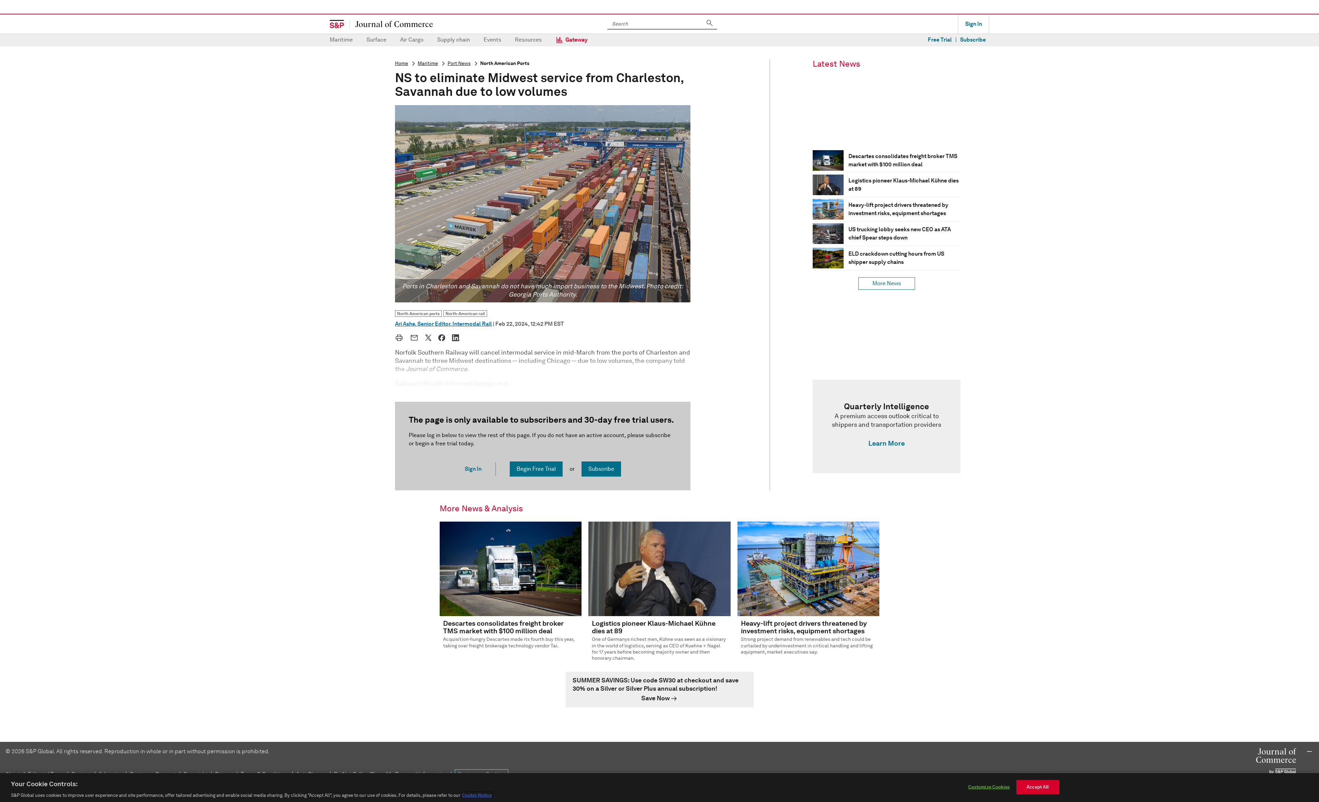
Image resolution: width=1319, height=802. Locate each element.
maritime (428, 63)
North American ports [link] (418, 313)
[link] (886, 426)
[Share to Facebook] (441, 337)
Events (492, 39)
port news (459, 63)
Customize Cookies (989, 786)
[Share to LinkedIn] (456, 337)
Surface (376, 39)
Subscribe (973, 39)
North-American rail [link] (465, 313)
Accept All (1038, 786)
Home (401, 63)
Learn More (886, 443)
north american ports (504, 63)
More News (886, 283)
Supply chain (453, 39)
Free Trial (940, 39)
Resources (528, 39)
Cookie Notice (477, 795)
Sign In (973, 24)
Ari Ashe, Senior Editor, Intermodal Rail (443, 324)
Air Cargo (412, 39)
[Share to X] (428, 338)
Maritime (341, 39)
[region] (659, 787)
